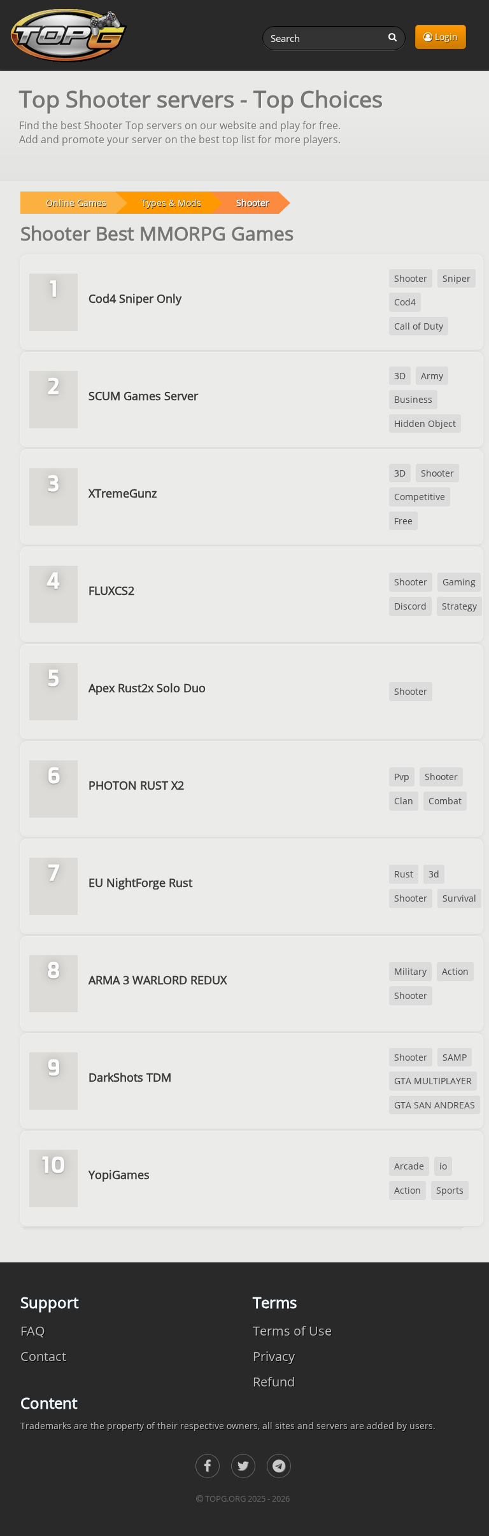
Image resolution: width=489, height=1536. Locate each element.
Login (445, 37)
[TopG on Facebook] (207, 1466)
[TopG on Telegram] (278, 1466)
